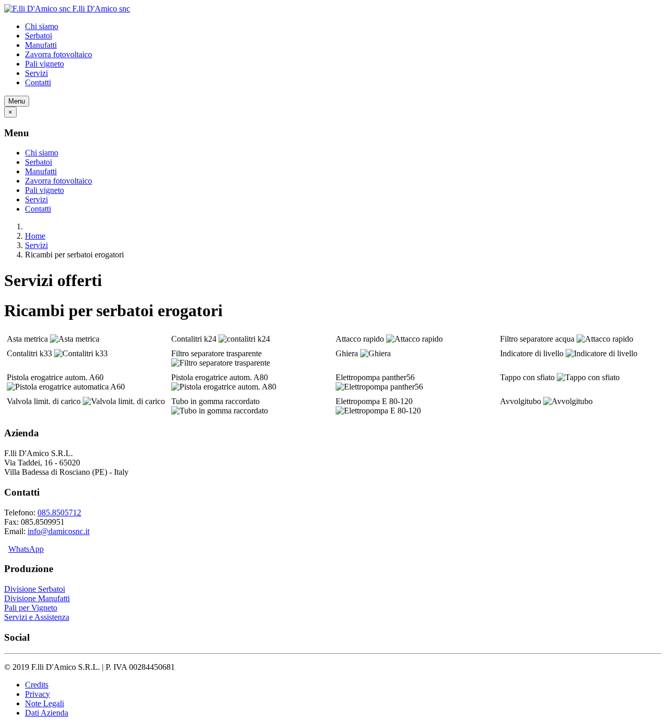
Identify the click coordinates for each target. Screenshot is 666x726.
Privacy (37, 694)
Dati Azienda (46, 712)
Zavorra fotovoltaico (58, 54)
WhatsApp (26, 548)
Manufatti (41, 45)
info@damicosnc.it (58, 531)
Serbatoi (38, 35)
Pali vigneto (44, 63)
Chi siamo (41, 26)
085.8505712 (59, 512)
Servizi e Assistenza (36, 617)
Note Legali (44, 703)
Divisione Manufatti (37, 598)
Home (35, 235)
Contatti (38, 82)
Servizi (36, 73)
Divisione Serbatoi (34, 589)
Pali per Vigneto (30, 607)
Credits (36, 684)
